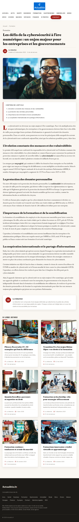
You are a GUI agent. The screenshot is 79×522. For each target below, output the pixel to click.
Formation (37, 13)
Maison (19, 17)
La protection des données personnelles (21, 112)
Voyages (27, 17)
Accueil (5, 13)
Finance (36, 17)
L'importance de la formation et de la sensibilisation (24, 115)
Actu (13, 13)
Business (27, 13)
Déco (4, 17)
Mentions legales (37, 500)
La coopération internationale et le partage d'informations (26, 118)
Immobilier (60, 13)
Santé (19, 13)
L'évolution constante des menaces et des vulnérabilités (26, 109)
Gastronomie (49, 13)
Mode (69, 13)
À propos (44, 17)
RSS (46, 500)
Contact (56, 17)
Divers (11, 17)
